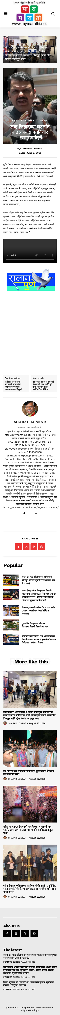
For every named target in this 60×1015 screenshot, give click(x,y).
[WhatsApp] (41, 546)
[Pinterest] (33, 546)
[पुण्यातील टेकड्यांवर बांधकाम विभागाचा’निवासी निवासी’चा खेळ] (11, 625)
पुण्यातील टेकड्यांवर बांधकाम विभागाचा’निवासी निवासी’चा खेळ (35, 625)
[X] (30, 513)
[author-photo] (5, 723)
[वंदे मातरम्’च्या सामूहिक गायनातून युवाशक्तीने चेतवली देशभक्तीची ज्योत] (30, 748)
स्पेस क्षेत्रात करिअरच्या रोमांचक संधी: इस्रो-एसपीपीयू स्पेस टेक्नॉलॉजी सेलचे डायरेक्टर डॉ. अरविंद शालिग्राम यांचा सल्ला (29, 888)
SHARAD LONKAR (32, 148)
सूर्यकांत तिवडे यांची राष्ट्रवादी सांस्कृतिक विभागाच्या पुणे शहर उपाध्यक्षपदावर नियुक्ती (13, 386)
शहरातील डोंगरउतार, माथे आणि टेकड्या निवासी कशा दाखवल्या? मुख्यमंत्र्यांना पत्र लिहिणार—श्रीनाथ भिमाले (39, 639)
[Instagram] (16, 933)
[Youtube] (36, 513)
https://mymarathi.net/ (30, 427)
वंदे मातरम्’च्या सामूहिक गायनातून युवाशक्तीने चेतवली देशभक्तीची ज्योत (28, 772)
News (44, 120)
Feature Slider (23, 120)
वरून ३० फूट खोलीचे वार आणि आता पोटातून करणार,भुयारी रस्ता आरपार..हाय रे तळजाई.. (38, 580)
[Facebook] (24, 513)
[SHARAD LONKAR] (30, 409)
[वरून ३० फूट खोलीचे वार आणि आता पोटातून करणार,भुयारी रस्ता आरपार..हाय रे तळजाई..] (11, 580)
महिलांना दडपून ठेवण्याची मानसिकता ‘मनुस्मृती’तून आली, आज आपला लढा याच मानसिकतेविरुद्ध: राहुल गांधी (28, 830)
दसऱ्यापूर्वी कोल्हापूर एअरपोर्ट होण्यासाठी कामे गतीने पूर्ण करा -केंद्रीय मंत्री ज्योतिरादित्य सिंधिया (43, 386)
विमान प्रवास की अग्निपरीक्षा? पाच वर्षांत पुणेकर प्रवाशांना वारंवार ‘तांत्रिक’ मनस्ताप (38, 610)
